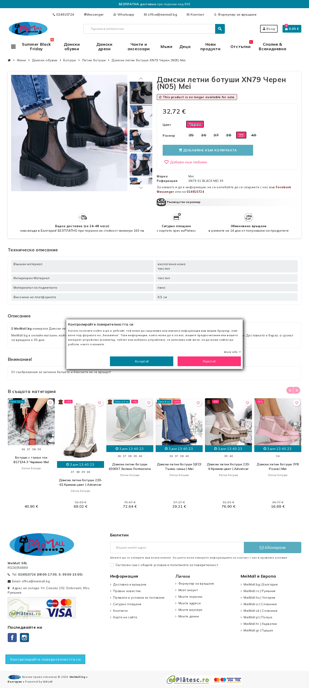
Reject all (209, 361)
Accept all (142, 361)
